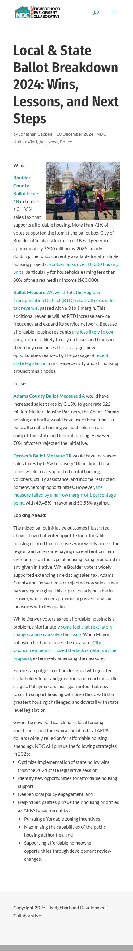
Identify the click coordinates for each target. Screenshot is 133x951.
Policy (66, 141)
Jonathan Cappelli (36, 134)
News (52, 141)
